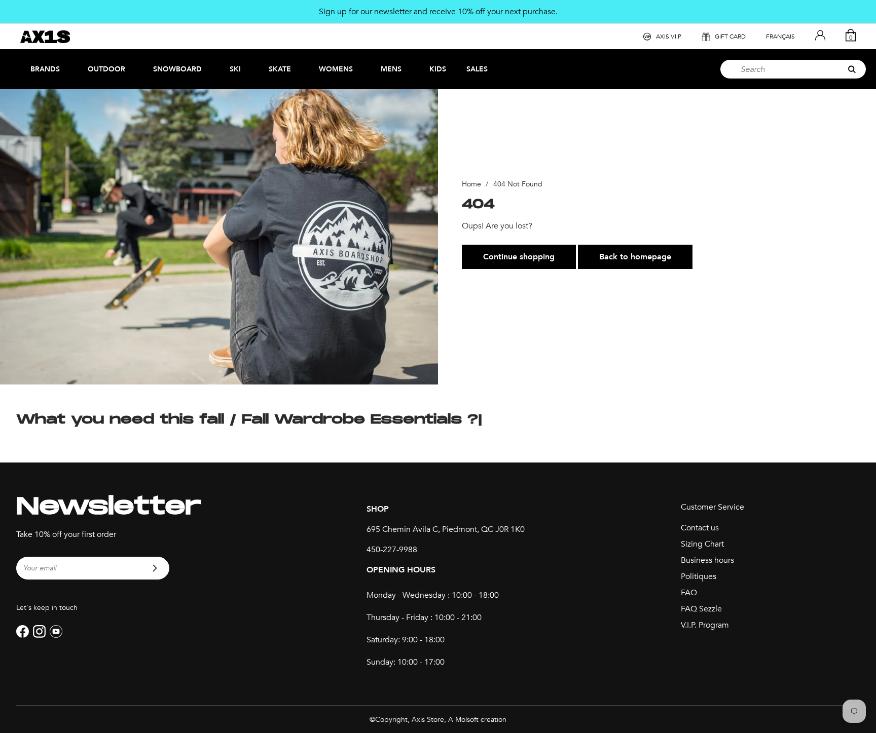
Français (780, 36)
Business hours (707, 560)
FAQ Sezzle (701, 608)
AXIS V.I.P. (669, 36)
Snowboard (177, 69)
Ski (235, 69)
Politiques (698, 576)
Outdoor (106, 69)
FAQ (689, 592)
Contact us (700, 527)
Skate (280, 69)
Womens (336, 69)
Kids (437, 69)
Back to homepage (635, 256)
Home (471, 184)
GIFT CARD (730, 36)
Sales (477, 69)
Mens (391, 69)
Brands (45, 69)
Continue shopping (519, 256)
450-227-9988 (392, 549)
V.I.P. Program (705, 625)
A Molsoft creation (477, 719)
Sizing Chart (702, 544)
